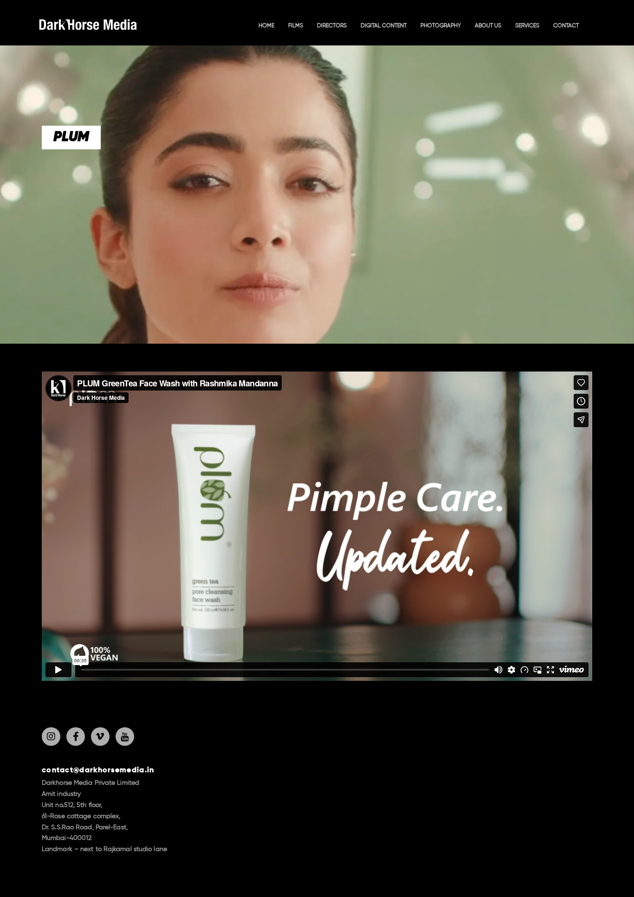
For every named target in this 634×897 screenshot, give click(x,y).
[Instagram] (51, 736)
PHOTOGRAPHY (441, 26)
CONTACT (566, 26)
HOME (266, 26)
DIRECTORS (332, 26)
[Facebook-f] (75, 736)
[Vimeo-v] (100, 736)
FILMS (295, 26)
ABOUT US (488, 26)
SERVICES (527, 26)
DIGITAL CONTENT (384, 26)
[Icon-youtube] (125, 736)
